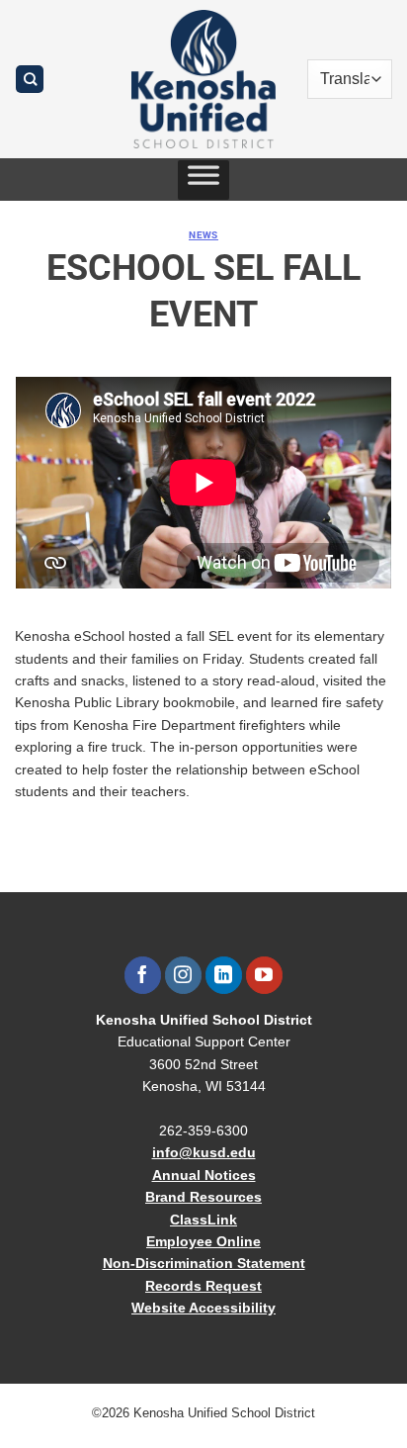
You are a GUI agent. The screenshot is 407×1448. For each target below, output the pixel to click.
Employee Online (203, 1241)
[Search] (29, 79)
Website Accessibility (203, 1307)
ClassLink (203, 1219)
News (203, 234)
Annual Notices (204, 1175)
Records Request (203, 1286)
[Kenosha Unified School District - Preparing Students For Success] (203, 79)
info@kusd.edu (204, 1152)
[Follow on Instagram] (183, 975)
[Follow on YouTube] (264, 975)
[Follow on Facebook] (142, 975)
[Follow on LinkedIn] (223, 975)
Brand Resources (203, 1197)
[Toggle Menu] (203, 180)
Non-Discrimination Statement (204, 1263)
